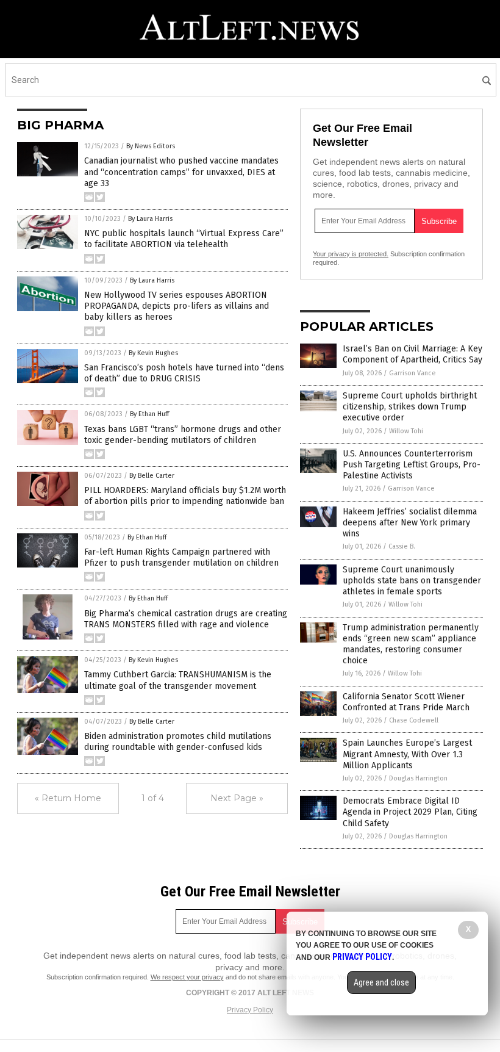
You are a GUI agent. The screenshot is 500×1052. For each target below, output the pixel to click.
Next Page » (236, 798)
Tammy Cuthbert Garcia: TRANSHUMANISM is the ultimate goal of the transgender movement (177, 680)
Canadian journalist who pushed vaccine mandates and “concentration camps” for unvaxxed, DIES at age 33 (181, 172)
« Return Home (68, 798)
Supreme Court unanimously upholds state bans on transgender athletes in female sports (412, 580)
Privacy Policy (250, 1010)
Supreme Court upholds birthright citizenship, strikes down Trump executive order (410, 407)
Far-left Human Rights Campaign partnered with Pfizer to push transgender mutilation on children (181, 557)
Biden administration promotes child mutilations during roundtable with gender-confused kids (177, 741)
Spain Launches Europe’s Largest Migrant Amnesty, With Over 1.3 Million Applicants (407, 754)
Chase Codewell (413, 720)
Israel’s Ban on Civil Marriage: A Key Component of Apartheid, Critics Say (412, 354)
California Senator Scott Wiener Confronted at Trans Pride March (406, 702)
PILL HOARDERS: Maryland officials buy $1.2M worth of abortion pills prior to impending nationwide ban (185, 495)
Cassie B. (401, 546)
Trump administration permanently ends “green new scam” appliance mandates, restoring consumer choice (411, 644)
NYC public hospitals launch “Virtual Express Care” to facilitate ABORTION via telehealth (184, 239)
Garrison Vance (412, 373)
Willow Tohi (406, 431)
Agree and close (381, 982)
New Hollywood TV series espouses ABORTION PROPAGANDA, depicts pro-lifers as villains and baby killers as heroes (176, 306)
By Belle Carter (151, 476)
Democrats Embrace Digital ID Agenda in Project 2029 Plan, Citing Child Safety (410, 812)
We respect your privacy (187, 977)
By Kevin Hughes (153, 353)
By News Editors (150, 146)
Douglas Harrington (418, 778)
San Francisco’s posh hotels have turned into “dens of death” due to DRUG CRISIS (184, 373)
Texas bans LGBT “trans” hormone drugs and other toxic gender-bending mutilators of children (182, 434)
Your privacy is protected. (350, 254)
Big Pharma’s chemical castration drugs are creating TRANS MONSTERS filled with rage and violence (185, 619)
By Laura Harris (150, 219)
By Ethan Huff (149, 414)
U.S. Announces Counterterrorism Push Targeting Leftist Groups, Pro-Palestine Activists (411, 465)
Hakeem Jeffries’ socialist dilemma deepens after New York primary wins (410, 522)
